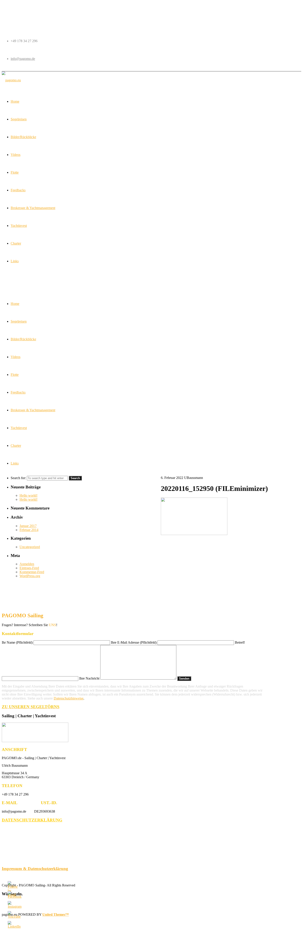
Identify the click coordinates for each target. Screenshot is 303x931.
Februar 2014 (29, 530)
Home (15, 304)
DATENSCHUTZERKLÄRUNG (32, 820)
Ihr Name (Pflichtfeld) (17, 642)
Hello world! (28, 495)
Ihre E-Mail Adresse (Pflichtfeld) (134, 642)
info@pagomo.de (23, 59)
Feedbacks (18, 392)
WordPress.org (30, 576)
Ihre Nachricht (89, 678)
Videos (15, 357)
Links (15, 463)
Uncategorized (30, 547)
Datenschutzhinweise (68, 698)
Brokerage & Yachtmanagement (33, 410)
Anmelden (27, 564)
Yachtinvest (19, 428)
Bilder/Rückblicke (23, 339)
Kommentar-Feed (32, 572)
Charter (16, 445)
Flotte (15, 374)
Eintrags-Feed (29, 568)
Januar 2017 (28, 526)
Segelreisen (19, 321)
